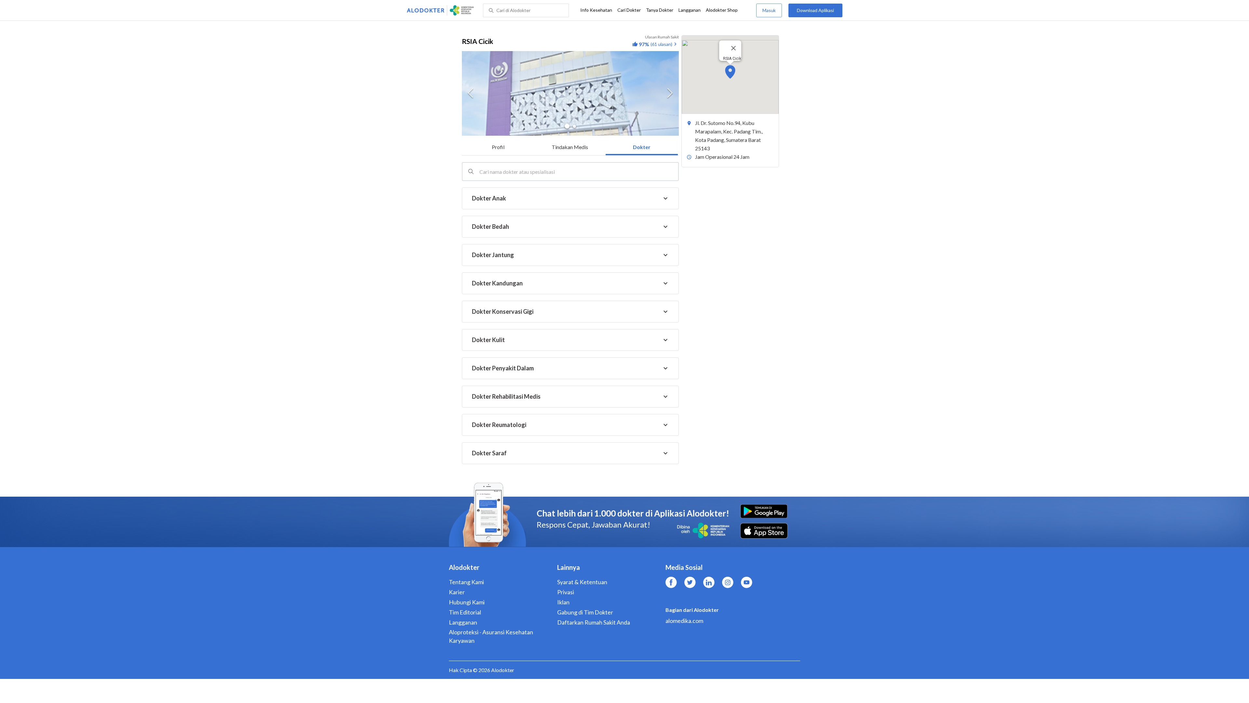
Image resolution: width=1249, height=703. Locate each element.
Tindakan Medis (570, 147)
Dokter (642, 147)
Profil (498, 147)
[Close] (733, 48)
